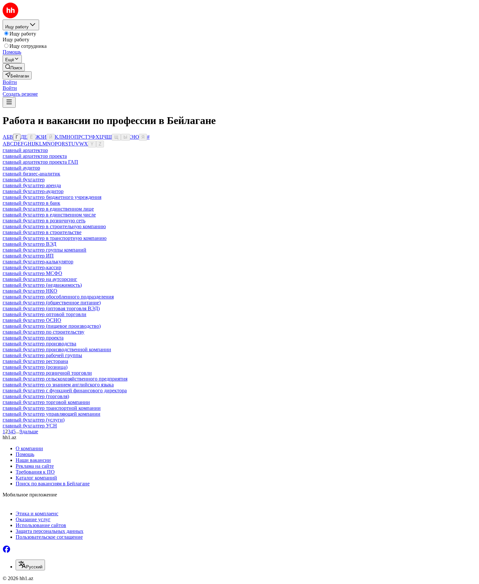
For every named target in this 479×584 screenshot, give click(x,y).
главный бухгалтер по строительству (43, 332)
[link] (14, 67)
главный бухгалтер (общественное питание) (52, 302)
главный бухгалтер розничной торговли (47, 373)
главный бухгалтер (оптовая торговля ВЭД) (51, 308)
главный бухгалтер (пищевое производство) (52, 326)
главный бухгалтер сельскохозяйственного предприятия (65, 379)
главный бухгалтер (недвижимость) (42, 285)
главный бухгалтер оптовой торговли (44, 314)
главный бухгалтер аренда (32, 185)
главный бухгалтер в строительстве (42, 232)
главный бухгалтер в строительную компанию (54, 226)
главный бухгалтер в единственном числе (49, 214)
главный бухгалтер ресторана (35, 361)
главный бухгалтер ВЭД (29, 244)
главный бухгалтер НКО (30, 291)
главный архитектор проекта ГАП (40, 162)
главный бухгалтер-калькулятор (38, 261)
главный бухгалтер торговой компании (46, 402)
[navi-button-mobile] (9, 102)
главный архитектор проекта (35, 156)
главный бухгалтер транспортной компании (52, 408)
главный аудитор (21, 168)
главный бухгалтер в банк (31, 203)
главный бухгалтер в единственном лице (48, 209)
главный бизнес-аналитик (31, 173)
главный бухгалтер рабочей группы (42, 355)
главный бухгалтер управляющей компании (51, 414)
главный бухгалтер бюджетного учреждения (52, 197)
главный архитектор (25, 150)
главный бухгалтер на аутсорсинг (40, 279)
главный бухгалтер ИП (28, 255)
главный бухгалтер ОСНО (32, 320)
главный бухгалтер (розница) (35, 367)
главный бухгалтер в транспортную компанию (55, 238)
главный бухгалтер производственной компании (57, 349)
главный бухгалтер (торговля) (36, 396)
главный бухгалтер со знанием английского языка (58, 384)
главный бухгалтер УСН (30, 425)
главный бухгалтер (24, 179)
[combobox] (30, 565)
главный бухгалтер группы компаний (44, 250)
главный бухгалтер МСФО (32, 273)
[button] (10, 82)
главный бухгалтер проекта (33, 338)
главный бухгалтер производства (39, 343)
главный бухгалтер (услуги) (34, 420)
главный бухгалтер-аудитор (33, 191)
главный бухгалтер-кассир (32, 267)
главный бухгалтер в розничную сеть (44, 220)
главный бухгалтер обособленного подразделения (58, 296)
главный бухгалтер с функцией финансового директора (65, 390)
